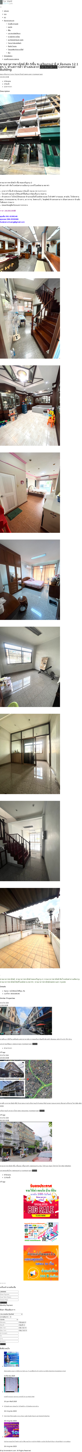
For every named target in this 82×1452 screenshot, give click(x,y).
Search (3, 1344)
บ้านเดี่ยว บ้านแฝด (13, 24)
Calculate (3, 1302)
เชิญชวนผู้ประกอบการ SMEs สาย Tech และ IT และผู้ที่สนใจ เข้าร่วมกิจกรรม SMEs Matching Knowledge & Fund (35, 1371)
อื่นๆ (9, 53)
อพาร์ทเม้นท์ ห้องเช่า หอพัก (15, 40)
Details (34, 1044)
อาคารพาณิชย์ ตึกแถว (14, 33)
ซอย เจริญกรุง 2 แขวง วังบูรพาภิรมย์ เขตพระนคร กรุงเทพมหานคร (21, 74)
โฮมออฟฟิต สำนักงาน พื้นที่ (15, 49)
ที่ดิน (9, 30)
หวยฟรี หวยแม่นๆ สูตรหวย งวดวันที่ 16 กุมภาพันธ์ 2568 (19, 1396)
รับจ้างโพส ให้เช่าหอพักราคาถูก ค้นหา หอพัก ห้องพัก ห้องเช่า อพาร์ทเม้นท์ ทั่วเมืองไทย (27, 1416)
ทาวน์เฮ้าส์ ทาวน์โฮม (14, 37)
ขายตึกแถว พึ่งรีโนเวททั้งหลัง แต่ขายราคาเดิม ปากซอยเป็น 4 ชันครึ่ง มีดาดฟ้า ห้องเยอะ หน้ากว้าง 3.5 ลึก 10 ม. (36, 1039)
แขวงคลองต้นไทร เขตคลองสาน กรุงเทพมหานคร (16, 1171)
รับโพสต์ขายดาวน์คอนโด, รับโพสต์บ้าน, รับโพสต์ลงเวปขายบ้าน (21, 1406)
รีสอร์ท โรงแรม (12, 46)
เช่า (5, 17)
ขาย (5, 14)
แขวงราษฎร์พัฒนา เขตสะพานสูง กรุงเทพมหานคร (16, 1044)
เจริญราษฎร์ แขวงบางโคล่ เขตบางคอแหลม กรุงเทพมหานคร (19, 1111)
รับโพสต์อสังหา (8, 56)
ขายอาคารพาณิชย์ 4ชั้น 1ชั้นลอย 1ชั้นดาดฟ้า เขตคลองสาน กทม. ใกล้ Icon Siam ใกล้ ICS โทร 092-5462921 (35, 1166)
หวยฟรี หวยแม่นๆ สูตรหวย (11, 59)
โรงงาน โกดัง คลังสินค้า (14, 43)
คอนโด (10, 27)
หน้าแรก (6, 11)
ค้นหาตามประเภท (9, 20)
